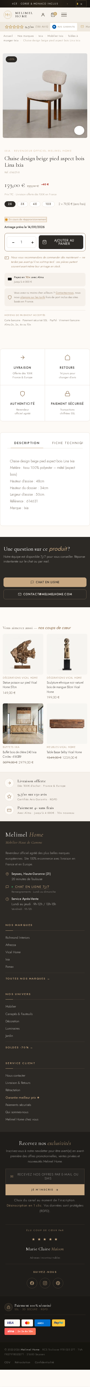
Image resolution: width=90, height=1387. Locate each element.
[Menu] (64, 15)
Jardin (9, 1035)
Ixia (40, 36)
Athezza (11, 944)
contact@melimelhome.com (47, 594)
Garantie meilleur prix (21, 1097)
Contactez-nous (65, 293)
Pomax (10, 966)
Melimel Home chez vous (22, 1119)
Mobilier (11, 1006)
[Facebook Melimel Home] (32, 1283)
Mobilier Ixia (55, 36)
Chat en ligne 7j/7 (32, 887)
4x (35, 204)
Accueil (8, 36)
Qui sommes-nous (17, 1112)
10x (48, 204)
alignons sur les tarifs (32, 297)
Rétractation (13, 1090)
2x (10, 204)
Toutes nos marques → (28, 978)
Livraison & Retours (18, 1082)
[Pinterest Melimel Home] (58, 1283)
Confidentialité (44, 1362)
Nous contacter (15, 1075)
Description (27, 443)
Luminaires (13, 1028)
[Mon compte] (43, 15)
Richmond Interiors (18, 937)
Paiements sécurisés (18, 1104)
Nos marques (26, 36)
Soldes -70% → (19, 1047)
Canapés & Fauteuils (19, 1014)
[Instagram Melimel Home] (45, 1283)
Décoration (12, 1021)
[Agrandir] (79, 130)
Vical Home (13, 952)
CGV (7, 1362)
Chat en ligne (48, 582)
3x (22, 204)
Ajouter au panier (64, 242)
